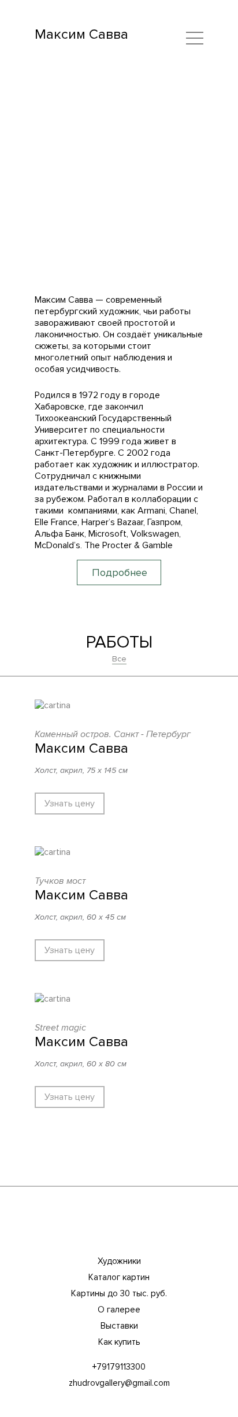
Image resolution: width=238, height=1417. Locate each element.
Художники (119, 1261)
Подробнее (119, 572)
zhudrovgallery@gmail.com (119, 1383)
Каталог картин (119, 1277)
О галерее (119, 1309)
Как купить (119, 1342)
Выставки (119, 1326)
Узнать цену (69, 803)
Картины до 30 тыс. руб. (119, 1293)
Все (119, 659)
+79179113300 (119, 1367)
